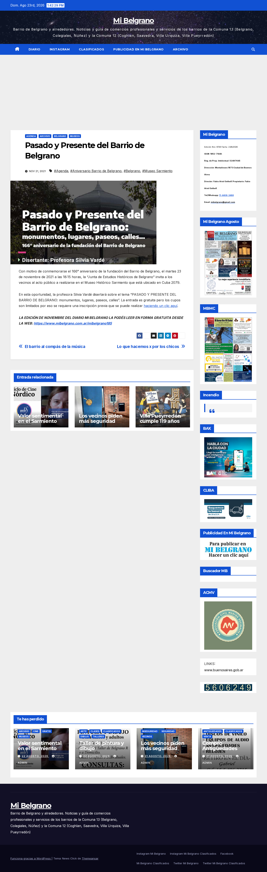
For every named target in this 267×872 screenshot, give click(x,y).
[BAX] (228, 457)
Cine (35, 731)
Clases (95, 731)
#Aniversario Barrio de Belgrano (96, 171)
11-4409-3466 (226, 195)
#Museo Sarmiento (157, 171)
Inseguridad (149, 731)
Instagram (60, 49)
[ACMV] (228, 625)
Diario (34, 49)
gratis (46, 731)
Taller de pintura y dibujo (101, 745)
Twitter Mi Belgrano (186, 863)
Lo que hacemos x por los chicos (148, 346)
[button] (253, 49)
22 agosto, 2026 (35, 756)
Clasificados (91, 49)
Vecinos (147, 736)
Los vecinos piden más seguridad (100, 418)
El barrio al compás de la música (55, 346)
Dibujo (85, 736)
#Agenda (61, 171)
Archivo (180, 49)
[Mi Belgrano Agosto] (228, 263)
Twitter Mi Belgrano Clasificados (224, 863)
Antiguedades (213, 731)
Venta (207, 736)
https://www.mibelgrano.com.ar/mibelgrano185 (73, 323)
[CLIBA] (228, 509)
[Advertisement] (133, 86)
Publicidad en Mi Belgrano (138, 49)
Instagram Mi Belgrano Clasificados (193, 853)
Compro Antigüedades (219, 745)
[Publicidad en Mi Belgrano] (228, 549)
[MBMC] (228, 349)
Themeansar (90, 858)
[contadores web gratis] (228, 687)
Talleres (98, 736)
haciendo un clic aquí (160, 306)
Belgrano (60, 136)
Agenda (31, 136)
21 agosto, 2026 (158, 756)
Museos (75, 136)
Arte (84, 731)
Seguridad (168, 731)
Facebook (226, 853)
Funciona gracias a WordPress (31, 858)
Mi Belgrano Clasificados (153, 863)
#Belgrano (132, 171)
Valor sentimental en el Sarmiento (40, 418)
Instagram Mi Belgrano (151, 853)
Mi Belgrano (133, 20)
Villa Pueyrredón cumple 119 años (160, 418)
